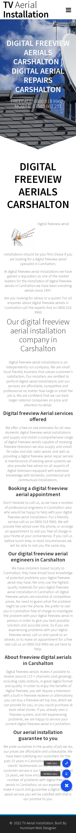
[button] (66, 785)
